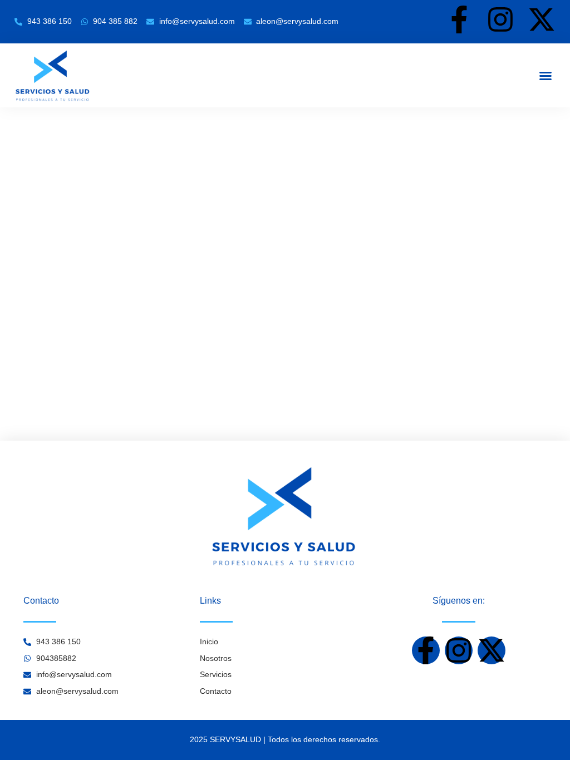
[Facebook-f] (459, 19)
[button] (545, 76)
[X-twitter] (542, 19)
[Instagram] (500, 19)
